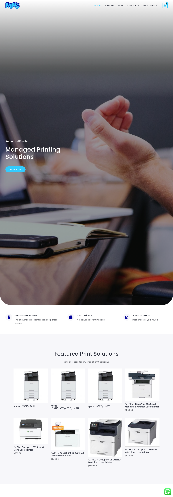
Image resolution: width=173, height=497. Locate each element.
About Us (109, 5)
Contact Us (133, 5)
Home (97, 5)
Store (120, 5)
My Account (149, 5)
